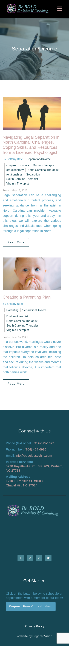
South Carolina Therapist (22, 178)
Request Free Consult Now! (31, 606)
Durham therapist (43, 165)
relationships (14, 174)
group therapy (15, 169)
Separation (33, 174)
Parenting (12, 310)
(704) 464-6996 (35, 449)
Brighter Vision (42, 636)
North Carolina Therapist (42, 169)
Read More (16, 242)
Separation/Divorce (39, 159)
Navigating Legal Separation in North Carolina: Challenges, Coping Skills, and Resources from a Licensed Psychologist (31, 145)
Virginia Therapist (17, 183)
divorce (24, 165)
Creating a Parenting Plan (27, 297)
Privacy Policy (34, 626)
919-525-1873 (44, 443)
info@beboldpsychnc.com (34, 455)
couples (11, 165)
